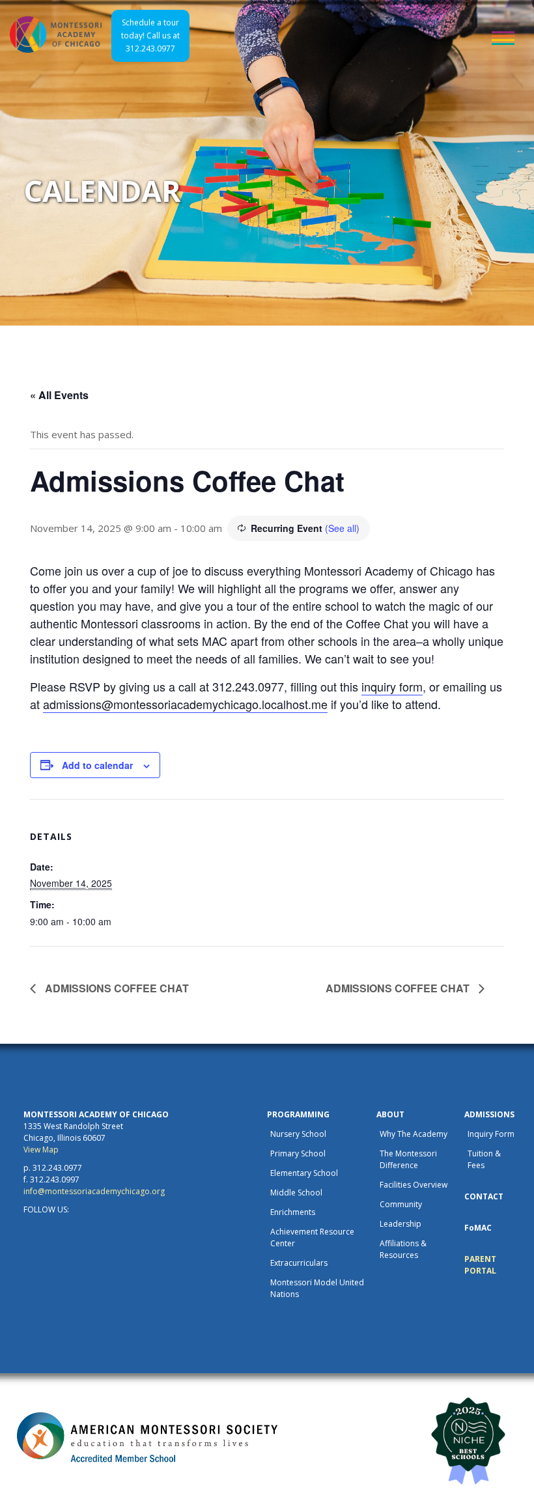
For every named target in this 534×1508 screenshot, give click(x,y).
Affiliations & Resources (403, 1249)
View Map (41, 1149)
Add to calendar (97, 765)
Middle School (296, 1192)
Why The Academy (413, 1133)
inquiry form (392, 686)
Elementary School (304, 1173)
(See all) (342, 528)
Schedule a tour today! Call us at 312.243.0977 (150, 35)
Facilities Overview (413, 1184)
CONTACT (483, 1196)
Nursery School (298, 1133)
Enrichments (292, 1212)
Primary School (298, 1153)
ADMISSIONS (489, 1114)
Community (401, 1204)
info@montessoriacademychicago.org (94, 1191)
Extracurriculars (299, 1262)
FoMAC (478, 1227)
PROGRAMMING (298, 1114)
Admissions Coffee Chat (115, 988)
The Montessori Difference (408, 1159)
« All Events (59, 394)
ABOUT (390, 1114)
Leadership (400, 1223)
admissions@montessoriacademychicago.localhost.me (185, 703)
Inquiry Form (491, 1133)
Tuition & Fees (484, 1159)
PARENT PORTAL (480, 1264)
